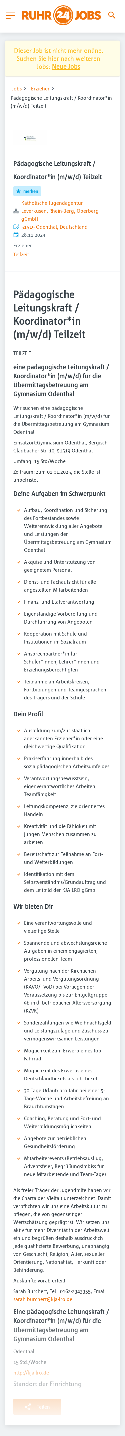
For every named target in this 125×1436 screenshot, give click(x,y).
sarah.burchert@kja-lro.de (42, 1299)
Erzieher (40, 88)
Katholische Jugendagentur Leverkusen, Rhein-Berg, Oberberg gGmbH (60, 210)
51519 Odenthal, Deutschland (54, 226)
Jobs (17, 88)
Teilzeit (21, 254)
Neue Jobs (66, 66)
